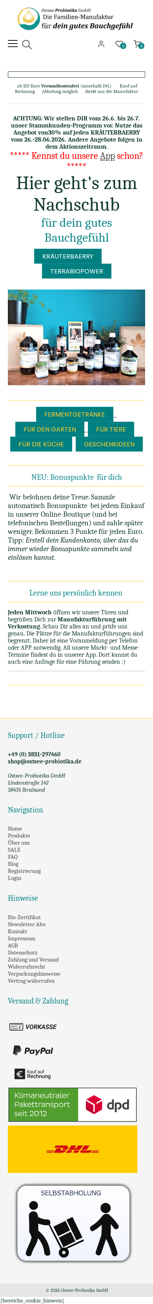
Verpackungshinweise (34, 973)
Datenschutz (22, 952)
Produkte (19, 835)
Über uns (19, 842)
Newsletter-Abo (27, 924)
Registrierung (24, 870)
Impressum (21, 938)
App (107, 155)
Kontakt (17, 931)
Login (14, 877)
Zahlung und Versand (33, 959)
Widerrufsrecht (26, 966)
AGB (13, 945)
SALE (14, 849)
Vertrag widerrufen (31, 980)
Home (15, 828)
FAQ (13, 856)
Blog (13, 863)
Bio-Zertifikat (24, 917)
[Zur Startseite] (76, 35)
